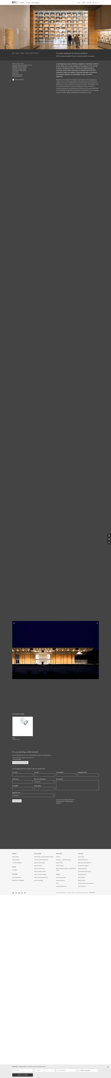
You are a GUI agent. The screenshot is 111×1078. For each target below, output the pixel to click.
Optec (79, 442)
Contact (78, 2)
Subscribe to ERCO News (61, 892)
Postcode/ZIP (15, 786)
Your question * (59, 779)
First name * (15, 772)
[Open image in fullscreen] (55, 401)
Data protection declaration (82, 892)
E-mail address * (60, 772)
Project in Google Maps (19, 79)
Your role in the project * (40, 779)
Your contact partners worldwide (20, 762)
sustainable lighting (72, 526)
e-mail (28, 769)
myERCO (83, 2)
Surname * (36, 772)
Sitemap (69, 892)
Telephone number (82, 772)
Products (22, 3)
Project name (15, 779)
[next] (60, 579)
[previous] (51, 579)
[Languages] (96, 2)
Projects (28, 3)
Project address (37, 786)
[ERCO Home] (15, 2)
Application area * (16, 792)
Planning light (35, 3)
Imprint (73, 892)
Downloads (89, 2)
